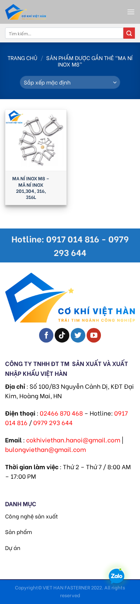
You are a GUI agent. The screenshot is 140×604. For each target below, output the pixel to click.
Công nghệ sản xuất (31, 516)
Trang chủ (22, 57)
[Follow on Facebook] (46, 335)
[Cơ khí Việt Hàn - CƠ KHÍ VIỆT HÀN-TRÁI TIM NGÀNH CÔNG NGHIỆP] (42, 12)
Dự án (12, 547)
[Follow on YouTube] (94, 335)
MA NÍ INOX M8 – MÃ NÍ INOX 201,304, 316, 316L (30, 187)
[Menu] (131, 11)
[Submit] (129, 33)
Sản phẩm (18, 531)
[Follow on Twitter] (78, 335)
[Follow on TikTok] (62, 335)
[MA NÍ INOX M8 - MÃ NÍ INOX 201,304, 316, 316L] (35, 140)
